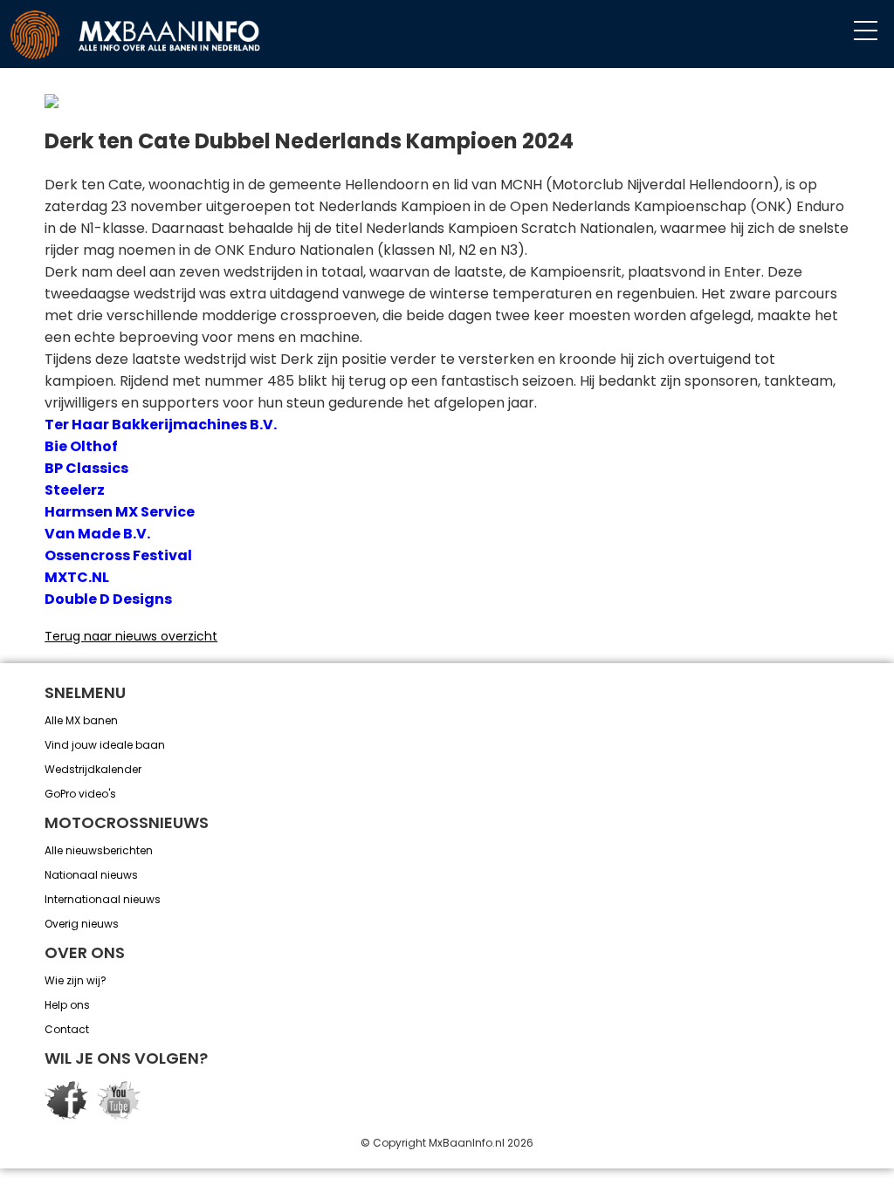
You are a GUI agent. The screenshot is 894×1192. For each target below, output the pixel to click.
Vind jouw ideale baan (105, 744)
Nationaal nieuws (91, 874)
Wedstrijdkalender (93, 769)
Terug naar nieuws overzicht (131, 636)
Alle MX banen (81, 720)
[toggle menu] (865, 31)
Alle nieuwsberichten (99, 850)
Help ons (67, 1004)
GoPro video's (80, 793)
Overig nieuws (82, 923)
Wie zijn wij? (76, 980)
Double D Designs (108, 599)
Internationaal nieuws (103, 899)
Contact (67, 1029)
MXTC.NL (77, 577)
